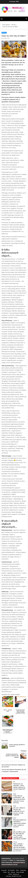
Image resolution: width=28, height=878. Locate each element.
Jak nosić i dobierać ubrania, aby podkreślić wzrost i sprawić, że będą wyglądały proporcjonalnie (19, 812)
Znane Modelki (20, 872)
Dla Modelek (11, 870)
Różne (14, 818)
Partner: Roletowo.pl (13, 874)
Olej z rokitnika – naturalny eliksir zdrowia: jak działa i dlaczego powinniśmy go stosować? (19, 847)
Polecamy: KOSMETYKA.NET (13, 876)
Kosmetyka (4, 870)
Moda (14, 794)
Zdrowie (4, 32)
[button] (2, 18)
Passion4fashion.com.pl (9, 864)
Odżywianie (23, 870)
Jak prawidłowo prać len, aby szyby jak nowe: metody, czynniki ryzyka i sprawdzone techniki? (19, 835)
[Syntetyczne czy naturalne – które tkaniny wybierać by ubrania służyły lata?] (7, 786)
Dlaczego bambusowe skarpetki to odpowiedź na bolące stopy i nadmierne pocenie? (19, 823)
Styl (14, 782)
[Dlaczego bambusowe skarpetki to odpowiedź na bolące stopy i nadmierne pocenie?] (7, 822)
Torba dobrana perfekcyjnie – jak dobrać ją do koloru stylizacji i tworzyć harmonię (19, 799)
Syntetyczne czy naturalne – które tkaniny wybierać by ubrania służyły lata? (19, 786)
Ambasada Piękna (19, 862)
